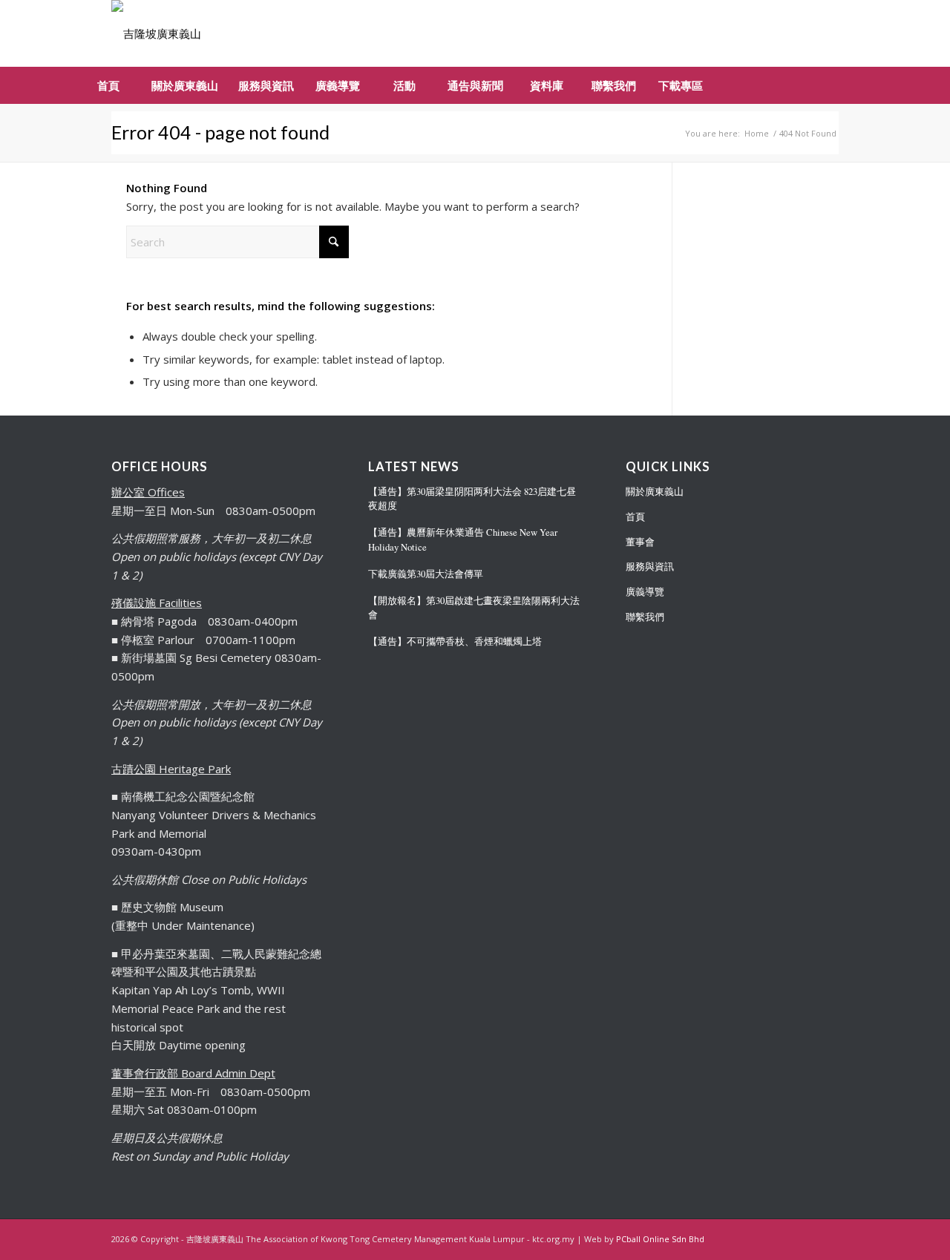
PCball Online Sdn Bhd (660, 1238)
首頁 (635, 516)
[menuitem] (107, 85)
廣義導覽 (645, 591)
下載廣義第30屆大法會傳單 (425, 574)
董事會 (640, 541)
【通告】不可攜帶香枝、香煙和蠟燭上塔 (455, 641)
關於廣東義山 (655, 491)
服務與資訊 (650, 566)
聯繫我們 (645, 616)
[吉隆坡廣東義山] (156, 33)
